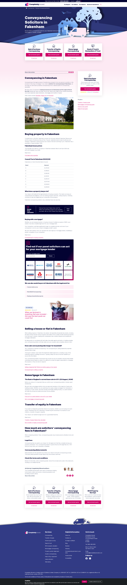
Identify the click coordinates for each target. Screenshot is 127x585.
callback (78, 1)
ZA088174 (83, 572)
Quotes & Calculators (93, 4)
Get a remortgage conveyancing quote (34, 399)
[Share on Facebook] (69, 72)
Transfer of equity (49, 538)
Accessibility (68, 558)
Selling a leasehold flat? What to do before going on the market (41, 367)
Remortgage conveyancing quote (86, 104)
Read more (41, 583)
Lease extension (49, 559)
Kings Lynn (44, 95)
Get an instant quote (34, 54)
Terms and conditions (30, 576)
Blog (66, 543)
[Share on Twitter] (71, 72)
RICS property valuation (51, 546)
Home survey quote (83, 106)
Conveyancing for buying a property (34, 237)
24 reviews (95, 92)
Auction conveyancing (50, 554)
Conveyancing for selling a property (34, 369)
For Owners (82, 4)
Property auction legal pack (52, 551)
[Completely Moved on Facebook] (86, 559)
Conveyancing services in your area (73, 552)
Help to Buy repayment (51, 556)
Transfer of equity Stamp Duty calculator (35, 420)
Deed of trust (48, 543)
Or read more (34, 58)
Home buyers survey (50, 540)
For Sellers (75, 4)
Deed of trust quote (83, 108)
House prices (68, 555)
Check (50, 256)
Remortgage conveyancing (51, 548)
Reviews (67, 546)
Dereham (38, 95)
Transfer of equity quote (84, 102)
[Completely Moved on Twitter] (90, 559)
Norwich (51, 95)
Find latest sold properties (31, 155)
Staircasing (48, 562)
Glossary (67, 548)
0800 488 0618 (64, 1)
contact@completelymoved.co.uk (93, 552)
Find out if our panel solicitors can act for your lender (38, 396)
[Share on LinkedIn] (73, 72)
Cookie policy (69, 576)
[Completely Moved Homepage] (35, 4)
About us (67, 535)
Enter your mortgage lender (33, 253)
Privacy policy (40, 576)
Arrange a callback (70, 540)
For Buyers (67, 4)
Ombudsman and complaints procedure (55, 576)
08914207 (63, 572)
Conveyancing (31, 8)
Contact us (68, 538)
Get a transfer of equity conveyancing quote (36, 422)
